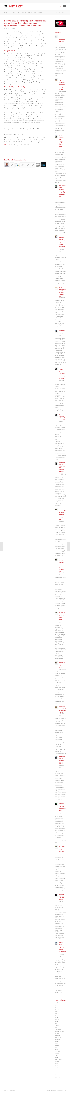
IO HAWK (57, 1041)
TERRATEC (57, 1073)
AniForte (57, 1009)
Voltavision (57, 1077)
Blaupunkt (57, 1013)
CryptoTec (57, 1019)
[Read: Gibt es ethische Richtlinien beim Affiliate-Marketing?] (56, 36)
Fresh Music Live (58, 1029)
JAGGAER (57, 1045)
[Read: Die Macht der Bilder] (56, 331)
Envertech (57, 1025)
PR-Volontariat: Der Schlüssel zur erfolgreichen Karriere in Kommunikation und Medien (62, 373)
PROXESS (57, 1061)
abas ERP (57, 1005)
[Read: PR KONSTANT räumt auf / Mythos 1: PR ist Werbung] (56, 895)
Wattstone (57, 1079)
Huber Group (58, 1037)
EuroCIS (23, 145)
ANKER (56, 1011)
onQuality (57, 1053)
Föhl (56, 1027)
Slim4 (26, 145)
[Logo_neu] (13, 6)
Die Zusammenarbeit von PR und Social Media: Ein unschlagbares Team (62, 514)
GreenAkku (57, 1035)
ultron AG (57, 1075)
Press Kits (57, 1003)
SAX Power (57, 1067)
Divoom (56, 1021)
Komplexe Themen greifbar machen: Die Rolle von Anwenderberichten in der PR (63, 948)
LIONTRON (57, 1051)
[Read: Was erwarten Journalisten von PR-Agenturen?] (56, 847)
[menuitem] (48, 1090)
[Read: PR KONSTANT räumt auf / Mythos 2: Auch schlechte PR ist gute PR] (56, 804)
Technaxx (57, 1071)
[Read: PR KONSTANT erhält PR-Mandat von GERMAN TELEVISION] (56, 757)
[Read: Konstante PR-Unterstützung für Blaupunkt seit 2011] (56, 663)
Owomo (56, 1055)
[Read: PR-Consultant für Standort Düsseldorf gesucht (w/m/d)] (56, 613)
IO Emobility (57, 1039)
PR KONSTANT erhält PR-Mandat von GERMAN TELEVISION (62, 760)
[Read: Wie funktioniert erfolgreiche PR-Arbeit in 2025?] (56, 415)
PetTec (56, 1057)
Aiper (56, 1007)
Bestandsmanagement (16, 145)
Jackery (56, 1043)
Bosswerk (57, 1015)
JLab (56, 1047)
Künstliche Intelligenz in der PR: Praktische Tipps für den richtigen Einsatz (62, 141)
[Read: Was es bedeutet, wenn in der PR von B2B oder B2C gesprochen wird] (56, 288)
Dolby (56, 1023)
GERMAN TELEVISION (59, 1031)
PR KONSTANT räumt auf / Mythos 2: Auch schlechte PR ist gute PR (62, 807)
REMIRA (56, 1063)
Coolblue (57, 1017)
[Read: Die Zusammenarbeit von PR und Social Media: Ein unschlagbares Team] (56, 509)
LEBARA (56, 1049)
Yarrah (56, 1081)
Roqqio (56, 1065)
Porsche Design (58, 1059)
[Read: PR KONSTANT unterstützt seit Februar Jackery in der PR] (56, 707)
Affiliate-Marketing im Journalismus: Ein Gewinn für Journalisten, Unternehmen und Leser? (62, 84)
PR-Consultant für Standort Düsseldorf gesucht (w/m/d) (62, 616)
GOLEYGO (57, 1033)
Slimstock (13, 28)
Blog (5, 13)
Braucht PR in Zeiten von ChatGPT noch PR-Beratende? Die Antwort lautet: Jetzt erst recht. (62, 468)
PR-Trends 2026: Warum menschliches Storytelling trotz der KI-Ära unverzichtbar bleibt (62, 191)
